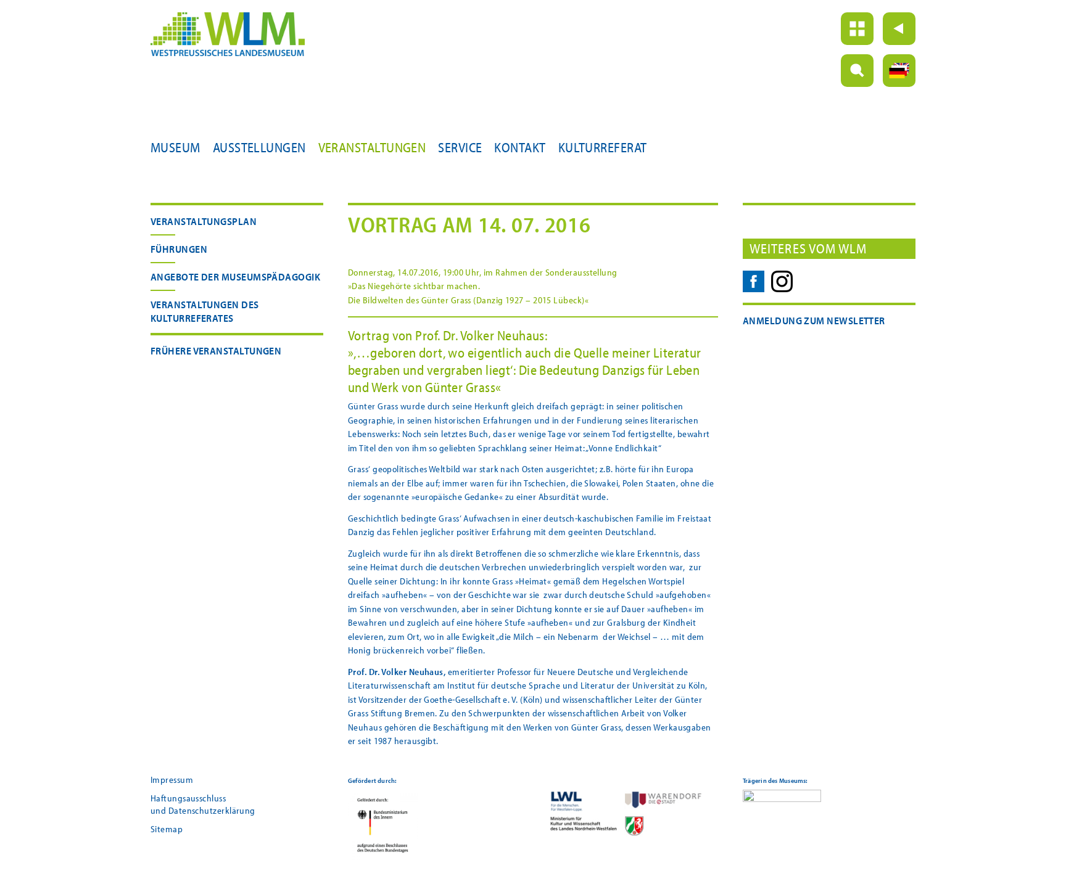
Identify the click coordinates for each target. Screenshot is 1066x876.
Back (899, 28)
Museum (175, 147)
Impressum (172, 779)
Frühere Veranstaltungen (216, 350)
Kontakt (519, 147)
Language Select (899, 70)
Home (857, 28)
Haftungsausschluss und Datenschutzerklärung (203, 804)
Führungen (179, 248)
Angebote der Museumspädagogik (235, 276)
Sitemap (167, 829)
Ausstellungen (259, 147)
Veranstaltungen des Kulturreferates (205, 311)
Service (460, 147)
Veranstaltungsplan (204, 221)
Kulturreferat (602, 147)
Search (857, 70)
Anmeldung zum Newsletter (814, 320)
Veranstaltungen (372, 147)
